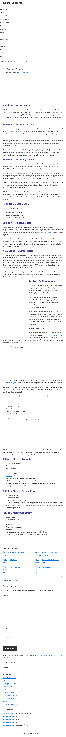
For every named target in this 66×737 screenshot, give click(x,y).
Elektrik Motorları (13, 580)
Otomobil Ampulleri (8, 716)
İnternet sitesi (7, 638)
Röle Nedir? (13, 560)
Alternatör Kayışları (8, 692)
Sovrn (62, 576)
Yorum (5, 595)
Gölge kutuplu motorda (17, 131)
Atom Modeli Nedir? (16, 567)
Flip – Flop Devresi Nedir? (11, 704)
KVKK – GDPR (7, 689)
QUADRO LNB (7, 701)
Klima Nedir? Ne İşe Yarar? (11, 698)
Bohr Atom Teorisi (8, 713)
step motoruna (47, 290)
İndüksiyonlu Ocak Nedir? (18, 552)
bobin (60, 260)
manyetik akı (15, 383)
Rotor (43, 182)
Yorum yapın (25, 72)
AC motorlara (48, 232)
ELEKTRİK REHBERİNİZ (12, 3)
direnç (27, 155)
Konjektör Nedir (7, 686)
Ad (4, 618)
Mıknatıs (9, 476)
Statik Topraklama (48, 567)
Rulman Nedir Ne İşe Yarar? (11, 681)
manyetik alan (57, 335)
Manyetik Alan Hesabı (9, 678)
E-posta (6, 628)
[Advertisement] (33, 90)
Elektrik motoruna (21, 110)
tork (31, 419)
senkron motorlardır (9, 120)
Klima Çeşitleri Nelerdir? (10, 695)
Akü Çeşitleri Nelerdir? (9, 683)
